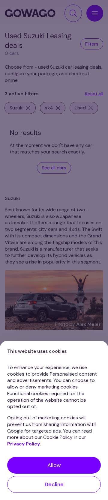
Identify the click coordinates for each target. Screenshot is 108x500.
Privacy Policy (23, 444)
